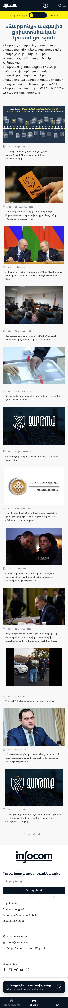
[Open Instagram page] (10, 969)
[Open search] (59, 5)
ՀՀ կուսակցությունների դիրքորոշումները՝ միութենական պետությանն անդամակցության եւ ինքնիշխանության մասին (33, 275)
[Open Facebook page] (4, 969)
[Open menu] (64, 5)
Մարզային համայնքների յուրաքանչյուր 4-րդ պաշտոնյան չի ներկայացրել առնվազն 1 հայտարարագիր (28, 155)
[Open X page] (27, 969)
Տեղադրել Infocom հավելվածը (28, 986)
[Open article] (34, 124)
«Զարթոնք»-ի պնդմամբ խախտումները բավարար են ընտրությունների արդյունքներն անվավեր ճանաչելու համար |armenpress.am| (32, 758)
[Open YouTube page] (21, 969)
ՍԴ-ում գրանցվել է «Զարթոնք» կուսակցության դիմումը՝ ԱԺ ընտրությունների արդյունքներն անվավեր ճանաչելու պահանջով (33, 818)
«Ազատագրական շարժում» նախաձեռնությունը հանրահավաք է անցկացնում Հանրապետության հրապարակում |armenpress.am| (29, 577)
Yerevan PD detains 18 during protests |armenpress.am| (30, 701)
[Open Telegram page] (16, 969)
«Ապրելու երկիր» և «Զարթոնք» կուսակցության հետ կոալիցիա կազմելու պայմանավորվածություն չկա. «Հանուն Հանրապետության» (31, 517)
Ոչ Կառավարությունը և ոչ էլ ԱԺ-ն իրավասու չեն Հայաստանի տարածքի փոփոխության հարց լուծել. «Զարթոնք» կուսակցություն (30, 215)
